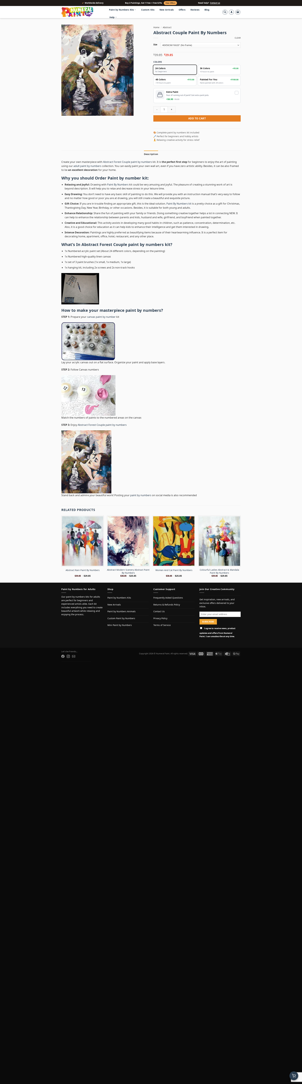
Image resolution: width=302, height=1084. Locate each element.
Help (112, 17)
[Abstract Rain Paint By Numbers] (82, 541)
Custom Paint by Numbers (121, 618)
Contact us (215, 3)
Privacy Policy (160, 618)
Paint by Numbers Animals (121, 611)
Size (155, 45)
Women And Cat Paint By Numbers (173, 570)
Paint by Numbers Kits (121, 9)
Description (151, 154)
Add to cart (197, 118)
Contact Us (159, 611)
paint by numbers (143, 310)
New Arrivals (166, 9)
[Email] (73, 656)
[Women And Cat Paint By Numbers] (174, 541)
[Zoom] (65, 112)
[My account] (231, 12)
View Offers (170, 3)
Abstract (167, 27)
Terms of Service (162, 625)
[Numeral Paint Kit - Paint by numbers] (81, 12)
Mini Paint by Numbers (119, 625)
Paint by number (124, 178)
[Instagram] (68, 656)
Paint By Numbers (118, 184)
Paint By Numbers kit (178, 203)
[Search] (224, 12)
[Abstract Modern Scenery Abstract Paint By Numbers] (128, 541)
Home (156, 27)
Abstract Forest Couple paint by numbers (127, 162)
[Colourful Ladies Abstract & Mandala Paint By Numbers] (219, 541)
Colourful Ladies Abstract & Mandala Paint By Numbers (219, 571)
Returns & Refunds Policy (166, 604)
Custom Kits (148, 9)
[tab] (151, 154)
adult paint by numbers (87, 166)
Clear (238, 38)
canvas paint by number (101, 317)
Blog (207, 9)
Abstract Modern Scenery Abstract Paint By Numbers (128, 571)
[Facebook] (62, 656)
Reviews (194, 9)
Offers (182, 9)
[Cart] (237, 12)
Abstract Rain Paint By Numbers (83, 570)
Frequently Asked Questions (168, 597)
